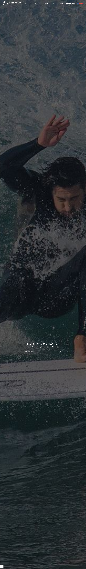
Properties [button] (37, 3)
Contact (62, 3)
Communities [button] (46, 3)
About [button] (30, 3)
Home (25, 3)
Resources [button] (54, 3)
